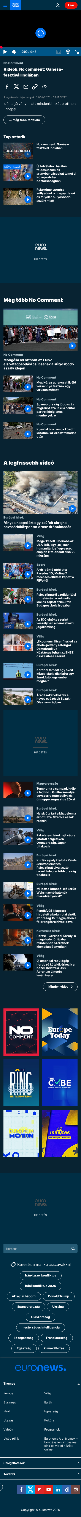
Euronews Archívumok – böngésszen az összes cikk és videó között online (61, 1444)
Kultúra (49, 1420)
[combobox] (40, 1248)
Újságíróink (11, 1438)
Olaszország (40, 1317)
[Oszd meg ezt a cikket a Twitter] (16, 86)
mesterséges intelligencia (41, 1327)
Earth (48, 1402)
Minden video (58, 987)
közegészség (23, 1338)
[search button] (73, 1248)
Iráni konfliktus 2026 (40, 1286)
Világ (40, 536)
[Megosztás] (25, 86)
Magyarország (47, 783)
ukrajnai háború (24, 1296)
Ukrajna (58, 1306)
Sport (41, 564)
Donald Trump (58, 1296)
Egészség (24, 1348)
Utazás (8, 1420)
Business (9, 1402)
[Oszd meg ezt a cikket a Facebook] (6, 86)
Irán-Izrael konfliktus (40, 1275)
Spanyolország (28, 1306)
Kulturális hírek (48, 930)
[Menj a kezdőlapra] (15, 5)
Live (71, 5)
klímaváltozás (54, 1348)
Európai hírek (13, 517)
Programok (52, 1429)
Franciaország (56, 1338)
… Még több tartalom (24, 120)
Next (6, 1411)
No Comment (13, 354)
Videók (8, 1429)
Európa (8, 1393)
